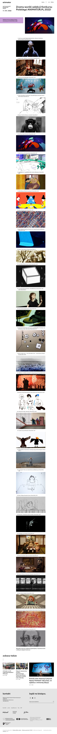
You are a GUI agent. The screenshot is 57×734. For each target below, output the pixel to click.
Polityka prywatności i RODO (27, 730)
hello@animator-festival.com (8, 699)
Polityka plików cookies (17, 730)
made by (5, 731)
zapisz (53, 701)
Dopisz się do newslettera (34, 701)
